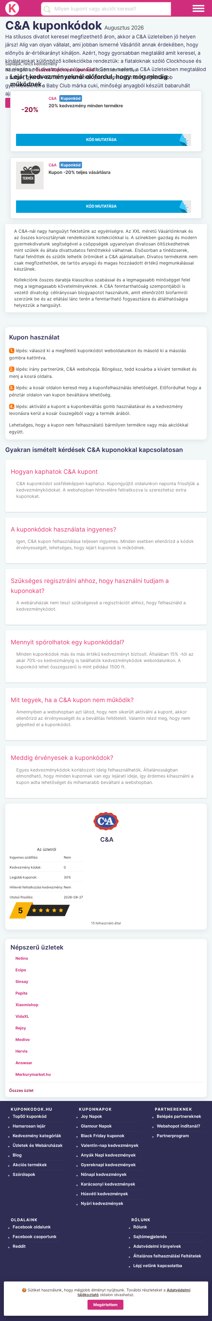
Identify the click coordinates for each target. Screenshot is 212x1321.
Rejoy (20, 1028)
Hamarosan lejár (29, 1126)
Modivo (22, 1039)
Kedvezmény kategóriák (37, 1135)
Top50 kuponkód (29, 1116)
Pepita (21, 993)
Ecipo (20, 969)
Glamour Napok (96, 1126)
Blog (17, 1155)
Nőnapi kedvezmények (104, 1174)
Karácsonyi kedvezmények (108, 1184)
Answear (23, 1062)
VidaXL (22, 1016)
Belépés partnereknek (179, 1116)
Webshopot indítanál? (178, 1126)
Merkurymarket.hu (33, 1074)
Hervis (21, 1051)
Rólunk (140, 1227)
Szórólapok (24, 1174)
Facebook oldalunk (32, 1227)
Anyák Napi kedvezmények (108, 1155)
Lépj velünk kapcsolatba (157, 1265)
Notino (21, 958)
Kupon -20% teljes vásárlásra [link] (79, 172)
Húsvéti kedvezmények (104, 1193)
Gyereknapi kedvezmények (108, 1164)
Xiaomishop (26, 1004)
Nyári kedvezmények (102, 1203)
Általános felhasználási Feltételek (167, 1256)
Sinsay (21, 981)
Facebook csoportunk (35, 1236)
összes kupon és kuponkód (65, 69)
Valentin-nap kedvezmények (110, 1145)
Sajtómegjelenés (150, 1236)
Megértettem (105, 1304)
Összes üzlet (21, 1090)
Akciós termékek (30, 1164)
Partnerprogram (173, 1135)
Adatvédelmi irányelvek (157, 1246)
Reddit (19, 1246)
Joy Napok (91, 1116)
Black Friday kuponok (102, 1135)
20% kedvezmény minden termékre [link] (86, 105)
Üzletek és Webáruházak (38, 1145)
